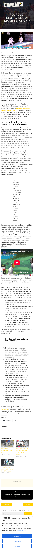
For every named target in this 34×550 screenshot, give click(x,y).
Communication (9, 494)
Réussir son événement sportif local (6, 450)
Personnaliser (17, 541)
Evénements (17, 494)
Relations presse (25, 494)
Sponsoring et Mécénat (17, 497)
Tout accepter (17, 536)
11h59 (11, 52)
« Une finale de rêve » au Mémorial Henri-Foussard (7, 469)
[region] (17, 532)
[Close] (32, 517)
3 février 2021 (5, 52)
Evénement (19, 485)
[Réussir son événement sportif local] (7, 443)
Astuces (14, 485)
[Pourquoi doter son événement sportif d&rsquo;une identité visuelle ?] (22, 443)
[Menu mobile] (28, 4)
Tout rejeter (17, 546)
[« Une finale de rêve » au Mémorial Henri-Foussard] (7, 462)
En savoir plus (21, 530)
